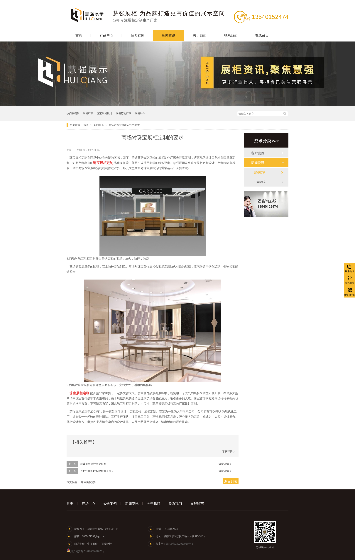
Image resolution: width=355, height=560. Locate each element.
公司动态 (260, 182)
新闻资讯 (168, 35)
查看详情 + (225, 464)
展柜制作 (140, 113)
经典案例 (137, 35)
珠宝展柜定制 (89, 482)
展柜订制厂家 (123, 113)
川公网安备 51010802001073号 (87, 551)
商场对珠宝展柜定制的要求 (124, 125)
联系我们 (230, 35)
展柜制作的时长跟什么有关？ (97, 471)
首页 (78, 35)
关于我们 (199, 35)
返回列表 (230, 481)
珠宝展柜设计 (104, 113)
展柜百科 (260, 172)
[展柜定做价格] (177, 104)
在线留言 (261, 35)
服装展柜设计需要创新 (93, 464)
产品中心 (106, 35)
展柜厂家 (88, 113)
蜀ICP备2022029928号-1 (179, 543)
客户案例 (257, 152)
